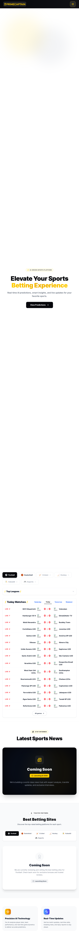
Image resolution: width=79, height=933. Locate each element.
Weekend (69, 602)
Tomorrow (58, 602)
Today (48, 602)
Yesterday (37, 602)
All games (38, 713)
